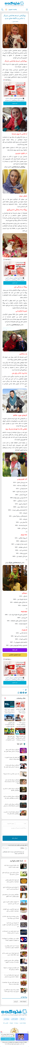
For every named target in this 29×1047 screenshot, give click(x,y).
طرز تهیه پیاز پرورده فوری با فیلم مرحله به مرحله (12, 758)
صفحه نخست (23, 1023)
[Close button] (28, 1032)
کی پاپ (16, 1001)
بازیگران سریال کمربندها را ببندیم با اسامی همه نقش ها (11, 766)
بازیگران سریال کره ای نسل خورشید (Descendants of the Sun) (12, 781)
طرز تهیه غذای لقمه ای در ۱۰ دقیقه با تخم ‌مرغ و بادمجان (11, 976)
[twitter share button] (26, 693)
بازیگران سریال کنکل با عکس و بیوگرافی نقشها (11, 789)
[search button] (2, 10)
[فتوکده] (14, 3)
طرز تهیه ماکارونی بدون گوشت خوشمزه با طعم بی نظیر (11, 910)
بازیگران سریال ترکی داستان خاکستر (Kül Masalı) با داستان (11, 805)
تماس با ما (5, 1023)
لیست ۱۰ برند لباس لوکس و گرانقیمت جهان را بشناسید (12, 947)
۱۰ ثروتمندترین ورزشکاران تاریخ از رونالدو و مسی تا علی (11, 888)
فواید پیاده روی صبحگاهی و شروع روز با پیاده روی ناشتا (11, 990)
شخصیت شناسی (14, 1019)
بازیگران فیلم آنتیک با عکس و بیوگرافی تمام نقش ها (11, 813)
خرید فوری (14, 103)
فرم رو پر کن (8, 1039)
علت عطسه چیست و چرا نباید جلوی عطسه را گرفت (11, 866)
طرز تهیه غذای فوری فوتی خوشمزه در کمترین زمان (12, 881)
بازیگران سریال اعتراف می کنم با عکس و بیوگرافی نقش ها (11, 797)
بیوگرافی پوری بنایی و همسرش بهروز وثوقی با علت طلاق (10, 895)
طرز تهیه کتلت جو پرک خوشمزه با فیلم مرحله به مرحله (10, 983)
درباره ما (16, 1023)
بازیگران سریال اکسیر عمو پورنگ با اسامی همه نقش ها (11, 750)
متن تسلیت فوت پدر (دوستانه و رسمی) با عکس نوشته (10, 932)
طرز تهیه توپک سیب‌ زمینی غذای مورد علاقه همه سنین (10, 954)
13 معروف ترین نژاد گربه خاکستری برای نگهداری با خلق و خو (11, 924)
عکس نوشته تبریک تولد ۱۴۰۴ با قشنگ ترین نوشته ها (10, 917)
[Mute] (19, 1039)
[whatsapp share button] (18, 693)
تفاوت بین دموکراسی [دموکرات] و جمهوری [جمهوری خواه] (10, 939)
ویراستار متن (6, 1019)
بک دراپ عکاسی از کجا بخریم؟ (11, 774)
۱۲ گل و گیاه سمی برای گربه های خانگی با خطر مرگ (10, 873)
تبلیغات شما (23, 1001)
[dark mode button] (6, 10)
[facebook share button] (23, 693)
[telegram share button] (21, 693)
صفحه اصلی (15, 21)
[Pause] (17, 1039)
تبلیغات (11, 1023)
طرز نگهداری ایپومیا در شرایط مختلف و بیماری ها (11, 969)
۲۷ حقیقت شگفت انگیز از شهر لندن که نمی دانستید (11, 903)
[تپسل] (4, 80)
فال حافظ (22, 1019)
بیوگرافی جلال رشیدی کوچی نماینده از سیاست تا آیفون (11, 961)
